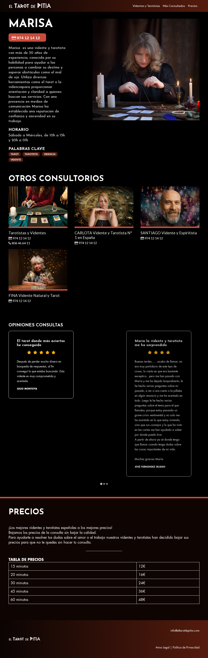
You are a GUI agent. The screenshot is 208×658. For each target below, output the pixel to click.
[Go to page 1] (101, 484)
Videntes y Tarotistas (146, 6)
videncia (50, 154)
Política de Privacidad (186, 647)
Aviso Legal (162, 647)
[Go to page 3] (107, 484)
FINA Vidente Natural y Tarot (34, 295)
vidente (16, 159)
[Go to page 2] (104, 484)
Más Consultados (174, 6)
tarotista (31, 154)
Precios (192, 6)
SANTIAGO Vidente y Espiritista (169, 232)
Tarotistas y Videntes (27, 232)
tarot (15, 154)
